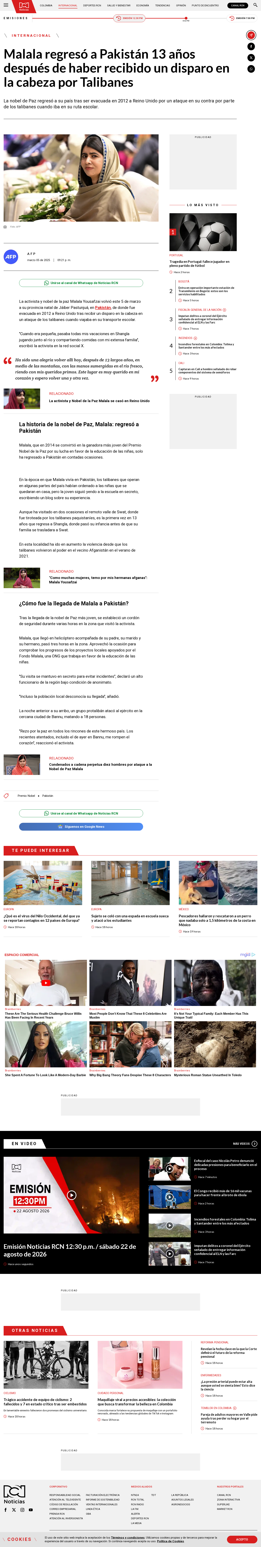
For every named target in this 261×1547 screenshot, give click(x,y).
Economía (142, 5)
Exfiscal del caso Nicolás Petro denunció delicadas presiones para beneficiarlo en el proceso (225, 1165)
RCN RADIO (137, 1504)
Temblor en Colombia (216, 1408)
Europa (9, 909)
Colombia (46, 5)
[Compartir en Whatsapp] (251, 69)
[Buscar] (255, 5)
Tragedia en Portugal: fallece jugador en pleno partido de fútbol (199, 264)
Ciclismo (10, 1393)
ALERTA (135, 1513)
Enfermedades (211, 1375)
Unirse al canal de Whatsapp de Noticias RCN (84, 283)
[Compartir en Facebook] (251, 46)
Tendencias (162, 5)
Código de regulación (63, 1504)
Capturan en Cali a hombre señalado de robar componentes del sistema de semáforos (207, 371)
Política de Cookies (170, 1541)
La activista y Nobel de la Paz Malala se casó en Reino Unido (99, 401)
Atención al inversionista (66, 1518)
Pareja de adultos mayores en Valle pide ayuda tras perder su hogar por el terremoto (229, 1418)
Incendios (185, 338)
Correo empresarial (62, 1509)
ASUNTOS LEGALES (182, 1499)
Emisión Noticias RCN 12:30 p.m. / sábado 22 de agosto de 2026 (70, 1250)
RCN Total (137, 1499)
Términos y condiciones (128, 1537)
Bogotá (183, 281)
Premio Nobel (26, 796)
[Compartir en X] (251, 58)
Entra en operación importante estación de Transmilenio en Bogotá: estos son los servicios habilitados (206, 291)
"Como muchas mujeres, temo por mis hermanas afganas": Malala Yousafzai (98, 580)
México (184, 909)
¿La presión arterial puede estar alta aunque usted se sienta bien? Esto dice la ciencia (228, 1385)
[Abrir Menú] (6, 5)
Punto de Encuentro (205, 5)
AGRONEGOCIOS (180, 1504)
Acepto (242, 1539)
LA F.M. (135, 1509)
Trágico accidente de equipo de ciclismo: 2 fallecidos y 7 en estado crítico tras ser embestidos (45, 1402)
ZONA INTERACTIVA (228, 1499)
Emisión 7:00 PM (245, 18)
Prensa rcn (57, 1513)
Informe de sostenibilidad (103, 1499)
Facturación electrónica (103, 1495)
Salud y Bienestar (118, 5)
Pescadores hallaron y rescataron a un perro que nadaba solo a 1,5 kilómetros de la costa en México (217, 920)
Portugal (176, 255)
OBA (88, 1513)
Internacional (67, 5)
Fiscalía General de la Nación (199, 309)
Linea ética (93, 1509)
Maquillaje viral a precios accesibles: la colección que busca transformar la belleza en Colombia (137, 1402)
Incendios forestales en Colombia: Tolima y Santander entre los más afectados (206, 346)
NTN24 (135, 1495)
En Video (24, 1143)
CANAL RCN (237, 5)
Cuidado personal (111, 1393)
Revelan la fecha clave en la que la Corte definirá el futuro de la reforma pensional (229, 1352)
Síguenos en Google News (84, 827)
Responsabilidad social (65, 1495)
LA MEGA (136, 1523)
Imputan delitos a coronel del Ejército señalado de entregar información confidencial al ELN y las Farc (202, 319)
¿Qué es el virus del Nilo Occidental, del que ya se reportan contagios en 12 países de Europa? (42, 918)
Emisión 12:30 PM (133, 18)
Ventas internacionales (102, 1504)
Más (241, 1143)
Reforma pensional (215, 1342)
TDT (153, 1495)
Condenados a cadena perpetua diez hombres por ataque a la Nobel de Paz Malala (100, 766)
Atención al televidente (65, 1499)
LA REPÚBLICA (179, 1495)
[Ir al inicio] (24, 6)
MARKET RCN (224, 1509)
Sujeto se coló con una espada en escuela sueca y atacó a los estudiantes (130, 918)
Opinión (181, 5)
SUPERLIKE (223, 1504)
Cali (181, 363)
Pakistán (103, 307)
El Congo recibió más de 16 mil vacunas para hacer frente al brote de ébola (223, 1193)
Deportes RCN (92, 5)
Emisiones (16, 18)
